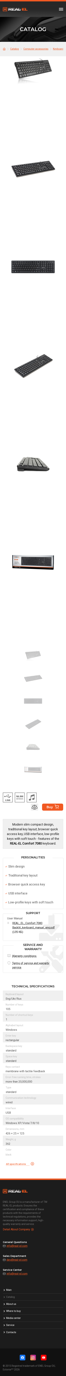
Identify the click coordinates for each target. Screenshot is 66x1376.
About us (11, 1304)
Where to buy (13, 1311)
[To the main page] (5, 49)
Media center (13, 1318)
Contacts (11, 1332)
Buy (49, 807)
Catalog (10, 1297)
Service (10, 1325)
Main (9, 1290)
